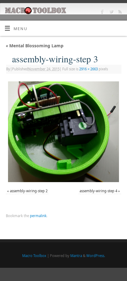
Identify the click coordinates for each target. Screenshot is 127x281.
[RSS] (119, 12)
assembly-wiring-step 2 (28, 191)
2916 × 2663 (88, 69)
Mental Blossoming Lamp (34, 46)
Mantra (76, 255)
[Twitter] (110, 12)
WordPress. (95, 255)
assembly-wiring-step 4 (98, 191)
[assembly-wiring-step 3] (63, 131)
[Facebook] (101, 12)
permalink (38, 215)
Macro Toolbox (34, 255)
